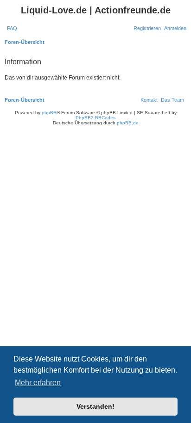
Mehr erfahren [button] (38, 382)
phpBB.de (128, 122)
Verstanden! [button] (95, 406)
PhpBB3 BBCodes (95, 117)
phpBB (49, 112)
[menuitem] (12, 28)
